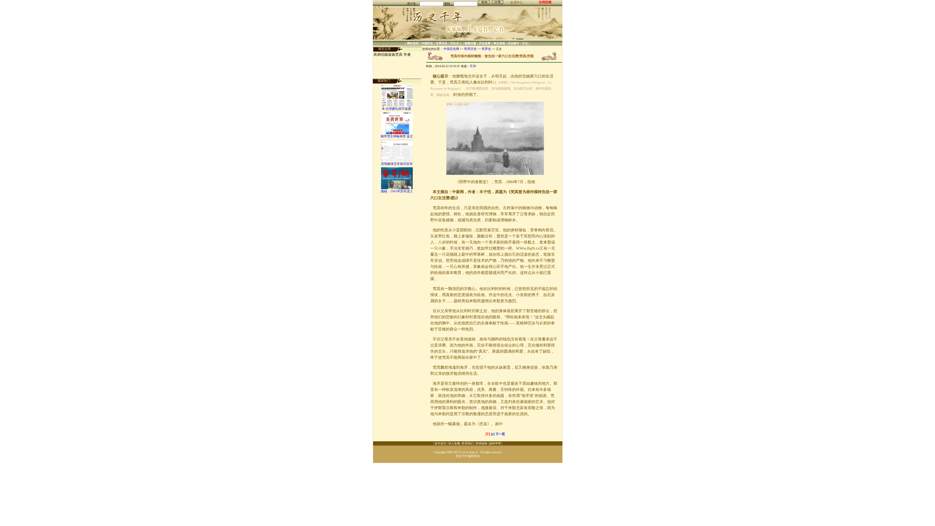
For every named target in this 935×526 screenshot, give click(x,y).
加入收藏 (454, 443)
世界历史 (442, 43)
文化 (525, 43)
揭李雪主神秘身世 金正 (397, 136)
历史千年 (461, 456)
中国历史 (427, 43)
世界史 (486, 49)
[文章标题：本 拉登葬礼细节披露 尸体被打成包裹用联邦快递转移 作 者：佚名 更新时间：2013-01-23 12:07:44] (397, 105)
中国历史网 (451, 49)
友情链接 (481, 443)
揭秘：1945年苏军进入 (397, 191)
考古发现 (499, 43)
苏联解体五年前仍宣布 (397, 164)
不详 (473, 66)
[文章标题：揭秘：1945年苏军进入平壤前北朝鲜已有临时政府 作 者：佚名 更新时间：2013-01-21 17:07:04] (397, 188)
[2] (493, 434)
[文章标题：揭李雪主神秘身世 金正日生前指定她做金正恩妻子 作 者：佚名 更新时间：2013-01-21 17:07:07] (397, 133)
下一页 (500, 434)
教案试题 (470, 43)
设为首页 (440, 443)
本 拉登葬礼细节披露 (397, 109)
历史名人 (456, 43)
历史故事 (485, 43)
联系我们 (468, 443)
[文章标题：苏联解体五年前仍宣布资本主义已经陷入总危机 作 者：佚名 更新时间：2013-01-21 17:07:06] (397, 160)
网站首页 (413, 43)
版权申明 (495, 443)
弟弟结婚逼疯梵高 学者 (392, 54)
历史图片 (513, 43)
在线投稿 (545, 2)
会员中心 (516, 2)
